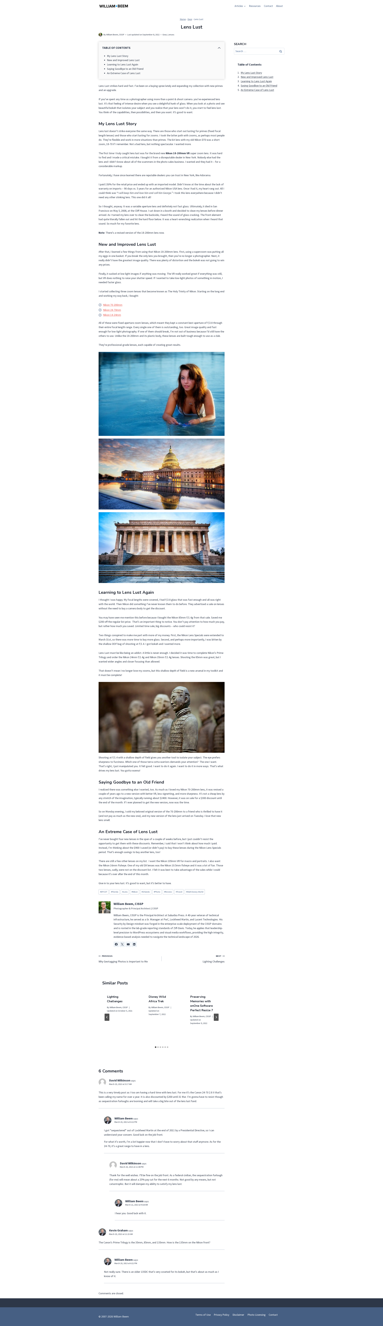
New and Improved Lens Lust (123, 60)
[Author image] (100, 35)
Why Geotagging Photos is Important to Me (123, 959)
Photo (157, 891)
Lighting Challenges (214, 959)
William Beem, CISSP (115, 34)
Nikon (135, 891)
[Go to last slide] (107, 1017)
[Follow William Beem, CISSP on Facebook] (116, 944)
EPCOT (103, 891)
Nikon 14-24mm (112, 315)
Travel (179, 891)
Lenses (171, 34)
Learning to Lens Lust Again (122, 64)
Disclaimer (238, 1314)
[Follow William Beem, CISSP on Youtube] (128, 944)
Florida (114, 891)
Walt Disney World (194, 891)
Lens (125, 891)
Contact (268, 6)
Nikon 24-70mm (112, 310)
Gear (190, 19)
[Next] (216, 1017)
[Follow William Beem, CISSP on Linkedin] (134, 944)
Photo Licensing (256, 1314)
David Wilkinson (119, 1080)
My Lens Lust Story (117, 56)
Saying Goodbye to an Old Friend (125, 68)
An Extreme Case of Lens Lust (123, 73)
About (279, 6)
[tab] (155, 1047)
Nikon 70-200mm (112, 305)
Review (168, 891)
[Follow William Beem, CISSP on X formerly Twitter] (122, 944)
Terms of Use (203, 1314)
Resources (255, 6)
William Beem (123, 1118)
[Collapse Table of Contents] (219, 48)
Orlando (146, 891)
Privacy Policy (221, 1314)
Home (183, 19)
